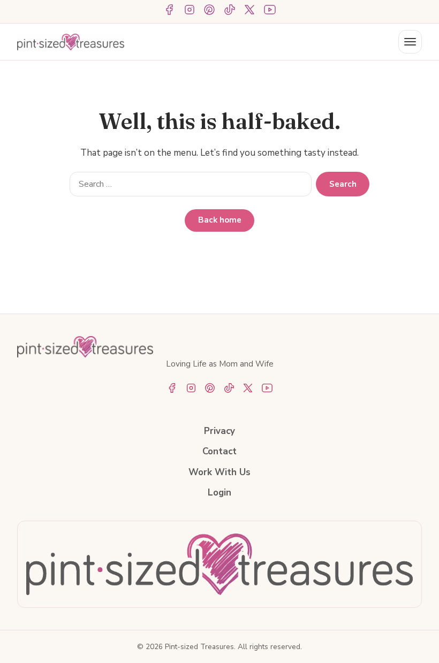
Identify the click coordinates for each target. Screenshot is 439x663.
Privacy (219, 431)
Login (219, 492)
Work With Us (219, 472)
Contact (219, 451)
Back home (219, 220)
